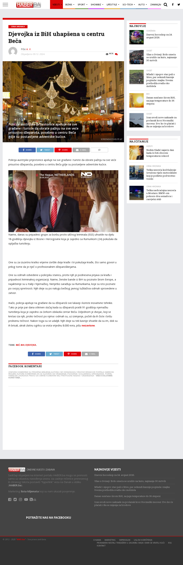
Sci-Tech (128, 4)
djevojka (30, 345)
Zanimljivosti (158, 4)
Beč (18, 345)
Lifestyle (112, 4)
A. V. (28, 49)
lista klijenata (30, 491)
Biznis (68, 4)
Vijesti (56, 4)
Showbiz (96, 4)
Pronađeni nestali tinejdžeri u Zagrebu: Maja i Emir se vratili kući (131, 542)
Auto (141, 4)
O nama (97, 540)
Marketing (110, 540)
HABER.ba (15, 485)
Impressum (124, 540)
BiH (22, 345)
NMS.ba (21, 539)
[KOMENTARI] (99, 149)
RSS (170, 542)
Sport (81, 4)
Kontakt (101, 545)
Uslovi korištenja (143, 540)
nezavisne (88, 325)
